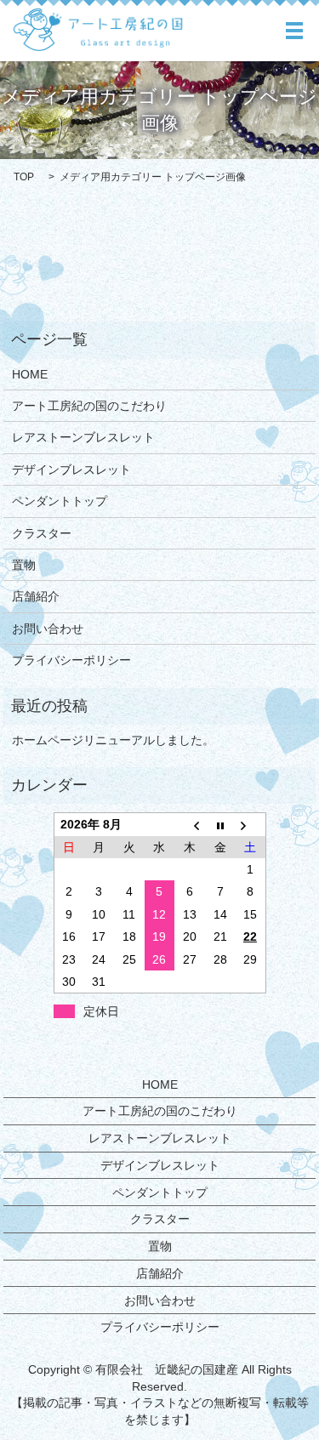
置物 (24, 565)
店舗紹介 (36, 596)
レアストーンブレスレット (83, 437)
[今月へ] (220, 824)
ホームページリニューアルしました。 (113, 740)
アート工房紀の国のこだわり (89, 406)
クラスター (41, 533)
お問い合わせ (47, 628)
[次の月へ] (250, 824)
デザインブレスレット (71, 469)
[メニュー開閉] (294, 30)
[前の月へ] (189, 824)
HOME (30, 374)
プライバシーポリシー (71, 660)
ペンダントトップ (59, 501)
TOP (24, 177)
